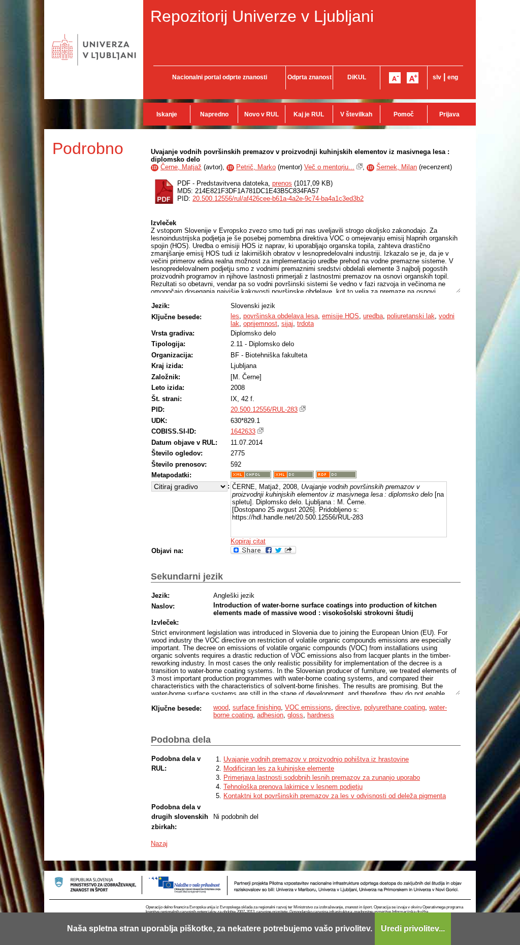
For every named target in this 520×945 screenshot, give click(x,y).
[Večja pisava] (412, 77)
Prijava (449, 114)
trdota (305, 323)
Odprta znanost (309, 77)
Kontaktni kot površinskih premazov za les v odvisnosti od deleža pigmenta (334, 796)
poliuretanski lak (411, 316)
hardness (320, 715)
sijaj (287, 323)
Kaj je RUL (309, 114)
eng (452, 77)
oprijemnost (260, 323)
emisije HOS (340, 316)
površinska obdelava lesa (280, 316)
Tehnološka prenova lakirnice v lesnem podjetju (293, 786)
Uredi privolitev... (413, 928)
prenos (282, 183)
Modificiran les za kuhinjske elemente (278, 768)
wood (221, 707)
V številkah (356, 114)
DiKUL (356, 77)
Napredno (214, 114)
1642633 (243, 431)
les (235, 316)
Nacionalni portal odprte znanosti (219, 77)
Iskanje (166, 114)
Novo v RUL (261, 114)
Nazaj (159, 843)
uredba (373, 316)
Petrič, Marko (256, 167)
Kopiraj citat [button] (248, 541)
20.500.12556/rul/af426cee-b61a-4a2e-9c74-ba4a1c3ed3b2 (278, 198)
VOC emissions (308, 707)
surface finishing (257, 707)
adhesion (270, 715)
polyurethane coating (394, 707)
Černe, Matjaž (181, 167)
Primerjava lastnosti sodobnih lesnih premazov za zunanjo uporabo (321, 777)
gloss (295, 715)
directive (347, 707)
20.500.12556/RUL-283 (264, 409)
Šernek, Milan (396, 167)
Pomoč (404, 114)
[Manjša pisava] (395, 77)
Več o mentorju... (329, 167)
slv (437, 77)
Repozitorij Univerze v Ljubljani (262, 16)
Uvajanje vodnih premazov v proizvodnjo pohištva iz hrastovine (316, 759)
